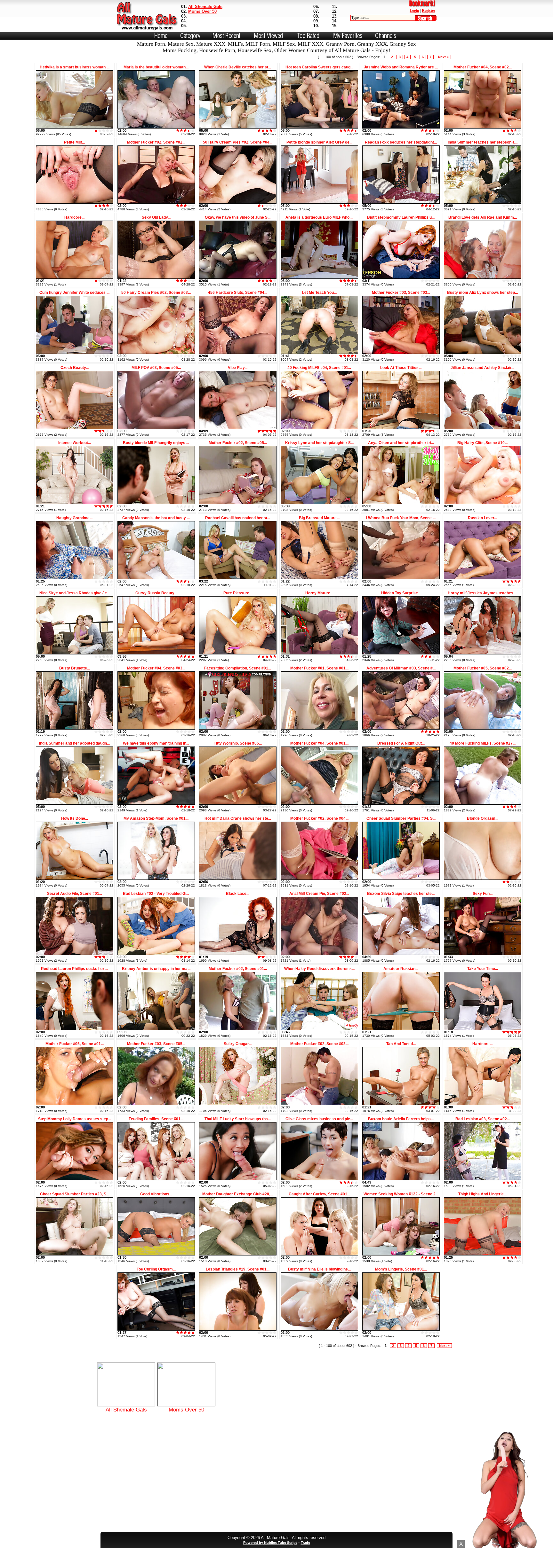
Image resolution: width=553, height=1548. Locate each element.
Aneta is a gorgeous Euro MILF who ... (319, 217)
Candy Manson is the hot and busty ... (156, 518)
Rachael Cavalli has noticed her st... (237, 518)
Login (414, 10)
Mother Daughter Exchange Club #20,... (237, 1194)
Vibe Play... (237, 367)
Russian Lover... (482, 518)
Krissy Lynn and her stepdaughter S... (319, 443)
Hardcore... (74, 217)
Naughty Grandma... (74, 518)
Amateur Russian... (400, 968)
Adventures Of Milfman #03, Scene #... (401, 668)
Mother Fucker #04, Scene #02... (482, 67)
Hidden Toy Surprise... (401, 593)
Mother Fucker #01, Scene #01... (319, 668)
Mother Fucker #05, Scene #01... (74, 1044)
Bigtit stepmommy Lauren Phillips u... (401, 217)
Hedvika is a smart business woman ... (74, 67)
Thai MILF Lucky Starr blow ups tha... (237, 1119)
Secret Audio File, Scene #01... (74, 893)
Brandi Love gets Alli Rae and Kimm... (482, 217)
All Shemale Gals (205, 6)
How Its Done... (74, 818)
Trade (305, 1542)
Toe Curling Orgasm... (156, 1269)
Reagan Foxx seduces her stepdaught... (401, 142)
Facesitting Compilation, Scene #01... (237, 668)
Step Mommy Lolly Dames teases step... (74, 1119)
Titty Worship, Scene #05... (238, 743)
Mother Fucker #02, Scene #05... (238, 443)
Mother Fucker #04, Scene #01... (319, 743)
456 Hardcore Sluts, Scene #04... (237, 292)
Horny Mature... (319, 593)
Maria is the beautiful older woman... (156, 67)
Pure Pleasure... (237, 593)
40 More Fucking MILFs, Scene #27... (483, 743)
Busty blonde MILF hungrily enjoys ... (156, 443)
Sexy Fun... (483, 893)
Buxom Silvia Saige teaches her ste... (401, 893)
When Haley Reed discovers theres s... (319, 968)
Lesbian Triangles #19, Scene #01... (237, 1269)
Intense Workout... (74, 443)
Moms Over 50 (202, 11)
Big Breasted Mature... (319, 518)
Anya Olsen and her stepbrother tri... (401, 443)
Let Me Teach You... (319, 292)
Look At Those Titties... (400, 367)
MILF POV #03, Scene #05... (156, 367)
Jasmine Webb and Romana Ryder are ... (401, 67)
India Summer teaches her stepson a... (482, 142)
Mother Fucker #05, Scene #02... (482, 668)
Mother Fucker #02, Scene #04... (319, 818)
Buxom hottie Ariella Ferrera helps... (401, 1119)
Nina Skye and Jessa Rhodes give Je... (74, 593)
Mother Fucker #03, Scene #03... (401, 292)
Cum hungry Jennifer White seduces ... (74, 292)
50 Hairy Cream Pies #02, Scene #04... (237, 142)
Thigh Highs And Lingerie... (482, 1194)
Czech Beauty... (74, 367)
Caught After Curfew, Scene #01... (319, 1194)
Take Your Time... (482, 968)
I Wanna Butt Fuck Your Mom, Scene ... (401, 518)
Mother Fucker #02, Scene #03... (319, 1044)
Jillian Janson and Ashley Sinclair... (482, 367)
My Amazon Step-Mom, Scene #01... (156, 818)
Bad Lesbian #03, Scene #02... (482, 1119)
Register (428, 10)
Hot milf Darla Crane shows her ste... (237, 818)
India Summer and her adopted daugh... (74, 743)
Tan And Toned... (401, 1044)
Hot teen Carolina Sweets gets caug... (319, 67)
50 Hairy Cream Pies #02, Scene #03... (156, 292)
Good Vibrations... (156, 1194)
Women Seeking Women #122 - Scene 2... (401, 1194)
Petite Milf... (74, 142)
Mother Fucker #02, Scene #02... (156, 142)
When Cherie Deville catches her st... (237, 67)
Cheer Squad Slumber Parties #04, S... (401, 818)
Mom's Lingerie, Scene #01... (401, 1269)
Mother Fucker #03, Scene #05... (156, 1044)
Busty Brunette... (74, 668)
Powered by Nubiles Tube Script (270, 1542)
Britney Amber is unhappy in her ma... (156, 968)
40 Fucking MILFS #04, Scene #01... (319, 367)
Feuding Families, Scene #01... (156, 1119)
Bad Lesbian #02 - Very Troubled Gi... (156, 893)
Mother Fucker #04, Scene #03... (156, 668)
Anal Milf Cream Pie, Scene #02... (319, 893)
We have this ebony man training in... (156, 743)
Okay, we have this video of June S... (237, 217)
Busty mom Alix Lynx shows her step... (482, 292)
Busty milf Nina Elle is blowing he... (319, 1269)
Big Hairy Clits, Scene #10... (482, 443)
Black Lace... (237, 893)
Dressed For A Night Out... (401, 743)
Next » (443, 57)
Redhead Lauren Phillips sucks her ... (74, 968)
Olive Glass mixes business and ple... (319, 1119)
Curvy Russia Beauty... (156, 593)
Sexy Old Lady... (156, 217)
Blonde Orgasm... (482, 818)
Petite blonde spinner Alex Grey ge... (319, 142)
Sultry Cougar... (238, 1044)
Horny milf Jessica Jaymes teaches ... (482, 593)
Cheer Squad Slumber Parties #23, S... (74, 1194)
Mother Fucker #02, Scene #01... (238, 968)
